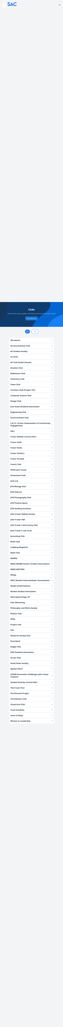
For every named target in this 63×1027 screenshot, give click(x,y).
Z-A (35, 331)
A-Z (27, 331)
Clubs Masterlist (31, 318)
